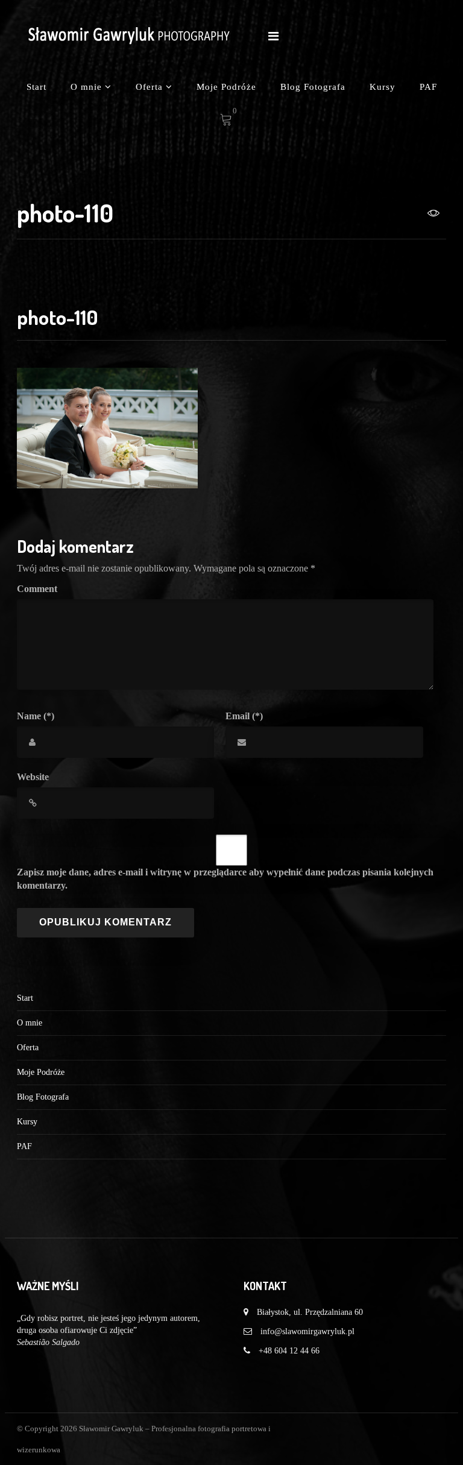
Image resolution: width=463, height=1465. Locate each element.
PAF (428, 87)
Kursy (382, 87)
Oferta (151, 87)
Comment (37, 589)
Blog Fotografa (312, 87)
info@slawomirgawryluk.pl (307, 1331)
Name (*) (35, 716)
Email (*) (244, 716)
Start (36, 87)
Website (33, 777)
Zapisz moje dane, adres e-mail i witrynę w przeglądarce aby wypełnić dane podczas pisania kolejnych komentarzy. (225, 879)
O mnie (88, 87)
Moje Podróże (226, 87)
